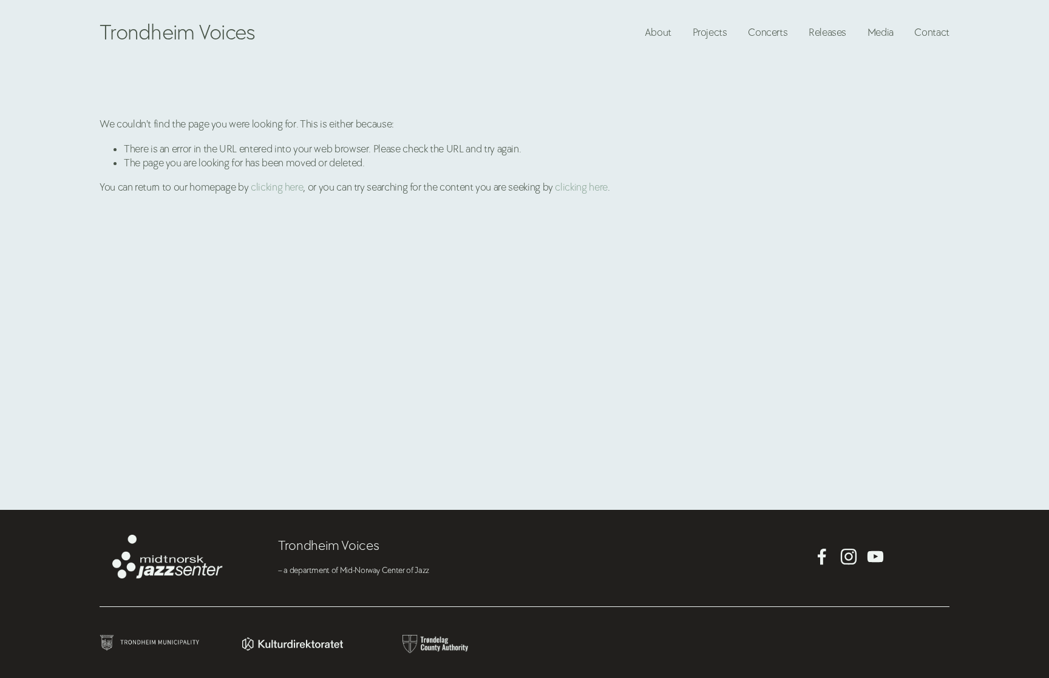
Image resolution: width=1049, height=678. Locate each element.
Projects (710, 32)
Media (880, 32)
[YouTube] (875, 556)
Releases (827, 32)
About (658, 32)
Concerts (767, 32)
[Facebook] (821, 556)
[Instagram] (848, 556)
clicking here (277, 187)
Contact (931, 32)
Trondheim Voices (177, 32)
